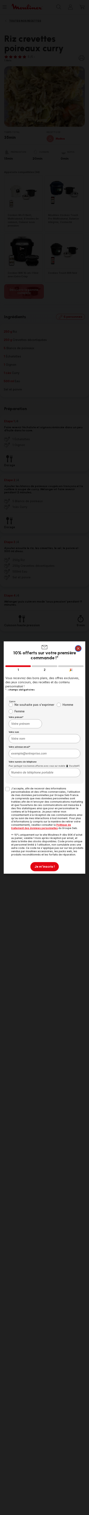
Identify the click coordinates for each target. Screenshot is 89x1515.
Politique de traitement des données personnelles (41, 826)
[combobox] (25, 723)
